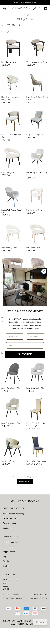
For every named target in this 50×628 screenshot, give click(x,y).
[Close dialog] (43, 271)
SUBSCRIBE (25, 354)
